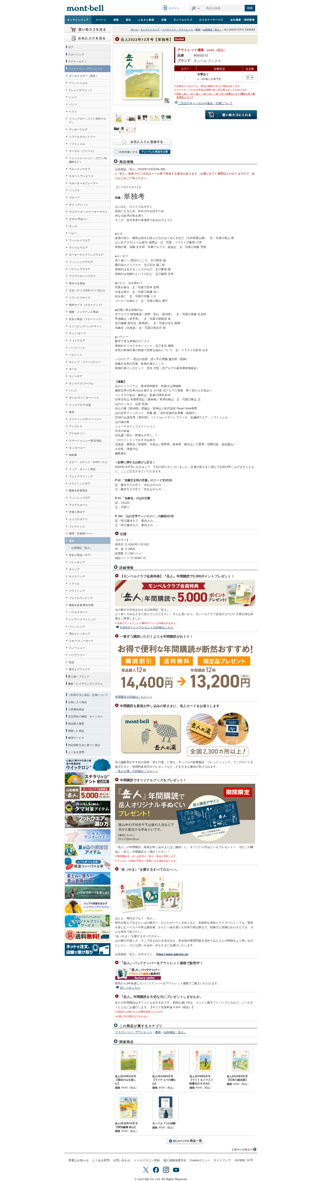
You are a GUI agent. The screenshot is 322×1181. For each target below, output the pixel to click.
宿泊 (128, 19)
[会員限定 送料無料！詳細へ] (88, 935)
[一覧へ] (185, 1141)
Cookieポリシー (200, 1160)
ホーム (134, 29)
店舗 (164, 19)
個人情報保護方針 (174, 1160)
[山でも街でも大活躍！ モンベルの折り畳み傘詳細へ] (88, 864)
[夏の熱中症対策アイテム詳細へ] (88, 849)
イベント (101, 19)
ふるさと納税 (146, 19)
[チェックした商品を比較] (154, 152)
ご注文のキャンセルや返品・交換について (205, 103)
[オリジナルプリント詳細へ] (88, 921)
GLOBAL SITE (244, 1160)
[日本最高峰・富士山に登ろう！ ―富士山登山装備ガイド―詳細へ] (88, 878)
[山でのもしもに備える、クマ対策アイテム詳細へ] (88, 807)
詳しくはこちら (130, 987)
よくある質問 (101, 1160)
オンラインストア (78, 19)
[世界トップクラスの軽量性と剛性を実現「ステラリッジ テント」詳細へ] (88, 778)
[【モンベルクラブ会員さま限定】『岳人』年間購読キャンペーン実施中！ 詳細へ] (88, 792)
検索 (250, 8)
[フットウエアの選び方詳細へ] (88, 821)
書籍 (197, 29)
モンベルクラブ (182, 19)
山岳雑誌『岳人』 (212, 29)
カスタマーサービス (211, 19)
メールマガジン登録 (147, 1160)
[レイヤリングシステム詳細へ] (88, 906)
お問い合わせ (121, 1160)
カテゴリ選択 (195, 8)
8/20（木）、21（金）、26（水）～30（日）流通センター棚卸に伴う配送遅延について (215, 95)
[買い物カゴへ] (88, 29)
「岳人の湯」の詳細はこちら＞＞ (136, 771)
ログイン (174, 8)
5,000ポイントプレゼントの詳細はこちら (146, 627)
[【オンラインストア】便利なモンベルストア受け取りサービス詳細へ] (88, 949)
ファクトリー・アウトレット (177, 29)
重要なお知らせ (79, 1160)
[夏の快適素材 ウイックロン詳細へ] (88, 764)
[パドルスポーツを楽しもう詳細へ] (88, 892)
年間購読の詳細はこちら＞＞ (133, 697)
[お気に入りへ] (88, 38)
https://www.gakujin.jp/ (172, 954)
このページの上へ (244, 1149)
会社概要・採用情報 (242, 19)
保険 (116, 19)
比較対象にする (128, 152)
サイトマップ (222, 1160)
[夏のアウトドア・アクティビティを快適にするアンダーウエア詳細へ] (88, 835)
